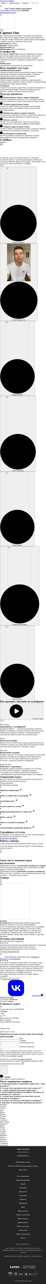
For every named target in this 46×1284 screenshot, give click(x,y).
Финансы (23, 1199)
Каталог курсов (14, 3)
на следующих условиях (15, 1056)
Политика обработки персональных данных (23, 1166)
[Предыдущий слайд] (1, 721)
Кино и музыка (23, 1218)
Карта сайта (23, 1170)
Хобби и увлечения (23, 1215)
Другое (23, 1238)
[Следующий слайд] (3, 721)
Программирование (23, 1180)
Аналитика (23, 1188)
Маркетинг (23, 1191)
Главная (3, 3)
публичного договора (25, 1059)
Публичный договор (23, 1162)
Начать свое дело (23, 1226)
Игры (23, 1207)
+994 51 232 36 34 (23, 1149)
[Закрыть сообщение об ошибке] (22, 1063)
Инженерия (23, 1203)
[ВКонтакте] (42, 995)
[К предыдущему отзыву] (1, 166)
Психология (23, 1230)
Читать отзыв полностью (10, 952)
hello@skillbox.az (23, 1156)
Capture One (19, 941)
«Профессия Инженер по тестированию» (19, 958)
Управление (23, 1195)
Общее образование (23, 1234)
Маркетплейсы (23, 1222)
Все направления (23, 1176)
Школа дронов (23, 1211)
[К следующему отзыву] (3, 166)
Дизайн (25, 3)
